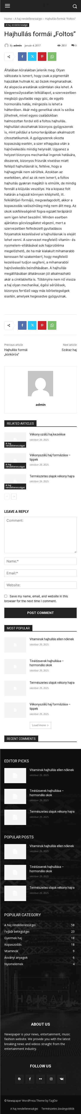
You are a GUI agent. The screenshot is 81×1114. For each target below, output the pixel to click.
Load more (39, 725)
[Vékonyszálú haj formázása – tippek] (15, 460)
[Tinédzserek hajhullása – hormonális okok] (15, 666)
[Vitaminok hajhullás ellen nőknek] (15, 644)
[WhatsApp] (52, 56)
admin (17, 45)
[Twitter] (32, 56)
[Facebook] (22, 56)
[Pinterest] (42, 56)
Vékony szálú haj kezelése (47, 434)
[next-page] (14, 496)
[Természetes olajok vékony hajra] (15, 481)
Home (8, 19)
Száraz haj (69, 350)
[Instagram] (51, 1079)
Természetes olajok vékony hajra (52, 476)
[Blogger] (19, 1079)
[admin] (7, 45)
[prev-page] (7, 496)
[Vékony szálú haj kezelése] (15, 440)
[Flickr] (40, 1079)
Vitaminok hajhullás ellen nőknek (52, 639)
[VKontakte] (61, 1079)
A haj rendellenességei (28, 19)
